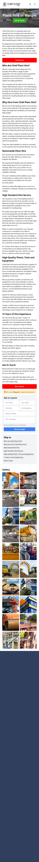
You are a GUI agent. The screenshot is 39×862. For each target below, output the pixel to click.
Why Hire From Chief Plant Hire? (15, 444)
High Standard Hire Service (13, 451)
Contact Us (19, 60)
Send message (19, 429)
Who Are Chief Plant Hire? (13, 441)
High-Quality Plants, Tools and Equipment (19, 454)
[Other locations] (30, 4)
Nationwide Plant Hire (12, 448)
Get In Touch (19, 20)
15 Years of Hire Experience (13, 457)
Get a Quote (19, 386)
